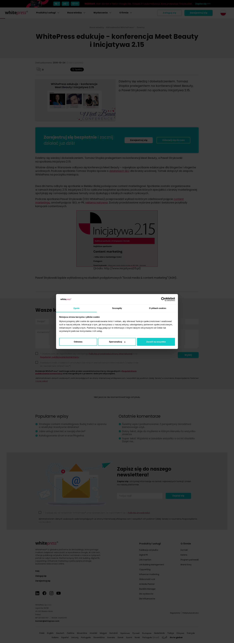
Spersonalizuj (115, 342)
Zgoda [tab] (76, 308)
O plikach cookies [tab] (157, 308)
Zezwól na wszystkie (156, 342)
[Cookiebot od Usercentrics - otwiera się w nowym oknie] (163, 299)
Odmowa (78, 342)
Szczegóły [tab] (117, 308)
